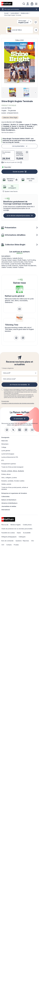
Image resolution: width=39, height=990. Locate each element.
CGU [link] (32, 541)
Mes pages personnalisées (11, 9)
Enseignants (5, 437)
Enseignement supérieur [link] (8, 463)
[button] (19, 62)
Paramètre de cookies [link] (8, 532)
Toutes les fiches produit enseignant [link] (12, 467)
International (5, 509)
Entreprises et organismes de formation (14, 493)
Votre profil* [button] (6, 373)
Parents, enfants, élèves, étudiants (12, 471)
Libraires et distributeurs (9, 503)
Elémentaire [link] (4, 444)
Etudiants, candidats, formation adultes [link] (12, 481)
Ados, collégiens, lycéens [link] (9, 477)
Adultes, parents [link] (6, 484)
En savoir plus (5, 401)
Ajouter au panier (18, 172)
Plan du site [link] (4, 524)
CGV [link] (2, 545)
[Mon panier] (32, 3)
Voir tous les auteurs (7, 132)
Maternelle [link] (4, 440)
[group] (13, 92)
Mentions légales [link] (16, 524)
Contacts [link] (9, 545)
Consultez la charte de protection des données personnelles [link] (18, 403)
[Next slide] (36, 30)
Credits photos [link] (27, 524)
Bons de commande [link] (7, 541)
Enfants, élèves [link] (6, 474)
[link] (19, 309)
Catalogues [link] (22, 536)
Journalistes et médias (8, 506)
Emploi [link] (19, 532)
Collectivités (5, 496)
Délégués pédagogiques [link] (9, 536)
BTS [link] (2, 460)
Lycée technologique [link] (7, 454)
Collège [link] (3, 447)
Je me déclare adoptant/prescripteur (18, 215)
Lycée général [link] (5, 450)
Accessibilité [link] (26, 532)
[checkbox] (2, 389)
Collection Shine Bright (10, 117)
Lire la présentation (18, 146)
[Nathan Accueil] (6, 3)
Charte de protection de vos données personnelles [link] (16, 528)
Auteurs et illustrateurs (8, 500)
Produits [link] (16, 545)
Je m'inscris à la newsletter (18, 384)
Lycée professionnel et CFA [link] (9, 457)
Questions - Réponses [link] (22, 541)
